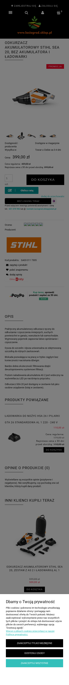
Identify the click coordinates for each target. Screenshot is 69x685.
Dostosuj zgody (34, 653)
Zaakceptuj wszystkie (34, 663)
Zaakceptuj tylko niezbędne (34, 643)
